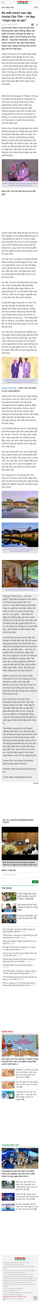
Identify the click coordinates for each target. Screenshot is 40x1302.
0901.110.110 (22, 1296)
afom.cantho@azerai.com (20, 777)
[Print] (37, 24)
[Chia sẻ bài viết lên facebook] (32, 24)
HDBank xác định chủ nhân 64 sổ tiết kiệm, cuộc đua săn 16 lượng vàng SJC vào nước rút (27, 1073)
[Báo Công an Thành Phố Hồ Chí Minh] (22, 2)
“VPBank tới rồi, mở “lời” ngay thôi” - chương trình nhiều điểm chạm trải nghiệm (26, 1095)
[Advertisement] (20, 1010)
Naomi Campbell (12, 382)
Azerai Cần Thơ (9, 388)
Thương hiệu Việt (10, 1145)
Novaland (30, 183)
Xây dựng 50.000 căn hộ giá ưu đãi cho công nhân (27, 907)
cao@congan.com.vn (13, 1290)
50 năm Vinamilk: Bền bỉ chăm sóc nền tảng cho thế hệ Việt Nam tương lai (27, 1206)
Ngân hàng (7, 1032)
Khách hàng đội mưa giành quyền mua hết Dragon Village (26, 896)
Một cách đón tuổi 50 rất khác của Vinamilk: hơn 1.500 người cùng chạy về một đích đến (26, 1185)
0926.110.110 (13, 1296)
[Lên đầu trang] (35, 1298)
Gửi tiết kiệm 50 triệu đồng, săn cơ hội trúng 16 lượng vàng (27, 1084)
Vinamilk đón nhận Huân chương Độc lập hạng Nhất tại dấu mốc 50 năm (27, 1196)
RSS (36, 7)
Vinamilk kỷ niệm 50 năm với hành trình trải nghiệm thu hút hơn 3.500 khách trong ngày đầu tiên (18, 1173)
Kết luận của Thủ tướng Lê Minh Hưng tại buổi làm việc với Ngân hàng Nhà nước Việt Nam (20, 1061)
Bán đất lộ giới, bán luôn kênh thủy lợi (18, 965)
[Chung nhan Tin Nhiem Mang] (13, 1298)
